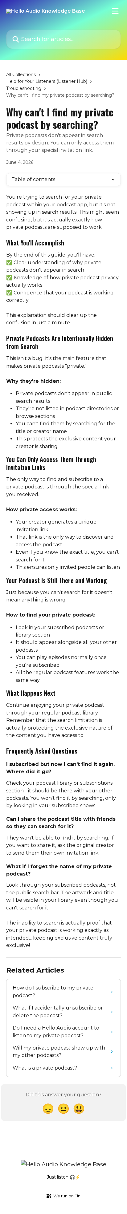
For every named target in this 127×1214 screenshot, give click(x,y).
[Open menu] (115, 11)
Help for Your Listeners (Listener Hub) (46, 81)
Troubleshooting (23, 88)
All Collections (21, 74)
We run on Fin (66, 1195)
